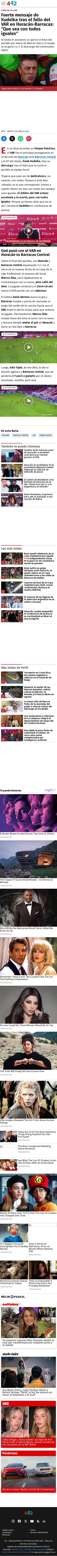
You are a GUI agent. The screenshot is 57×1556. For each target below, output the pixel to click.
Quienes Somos (8, 1530)
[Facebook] (19, 1521)
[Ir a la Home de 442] (12, 4)
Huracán (5, 435)
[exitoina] (28, 1305)
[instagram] (13, 1521)
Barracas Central (20, 435)
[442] (28, 1513)
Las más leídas (11, 548)
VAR (34, 435)
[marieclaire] (28, 1354)
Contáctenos (7, 1532)
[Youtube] (32, 1521)
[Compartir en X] (12, 138)
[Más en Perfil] (17, 1297)
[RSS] (38, 1521)
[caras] (28, 1404)
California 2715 (17, 1549)
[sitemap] (44, 1521)
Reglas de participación (39, 1532)
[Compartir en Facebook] (4, 138)
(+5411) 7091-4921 (8, 1552)
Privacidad (6, 1535)
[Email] (29, 138)
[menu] (3, 3)
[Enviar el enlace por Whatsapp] (20, 138)
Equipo (33, 1530)
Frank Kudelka (46, 435)
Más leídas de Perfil (14, 668)
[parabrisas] (28, 1454)
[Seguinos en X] (25, 1521)
